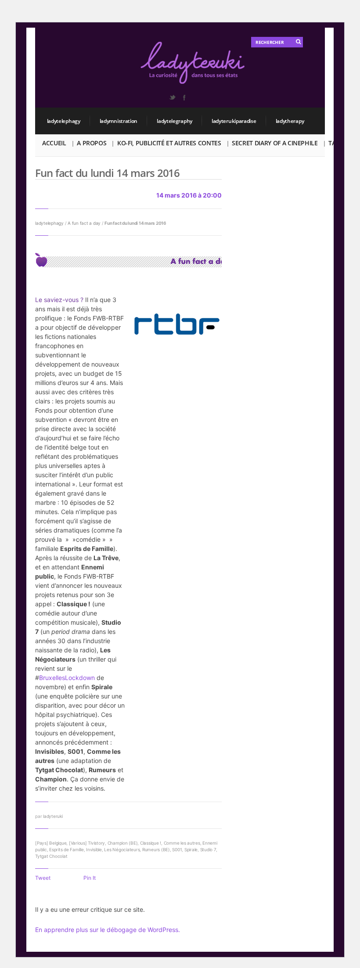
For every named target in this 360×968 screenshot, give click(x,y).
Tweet (42, 877)
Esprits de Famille (66, 849)
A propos (91, 143)
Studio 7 (208, 849)
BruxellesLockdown (67, 677)
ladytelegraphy (174, 121)
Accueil (54, 143)
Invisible (94, 849)
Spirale (191, 849)
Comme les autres (182, 843)
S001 (177, 849)
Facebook (184, 97)
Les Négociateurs (122, 849)
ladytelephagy (63, 121)
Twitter (172, 97)
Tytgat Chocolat (51, 856)
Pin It (89, 877)
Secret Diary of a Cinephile (275, 143)
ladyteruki (53, 816)
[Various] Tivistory (87, 843)
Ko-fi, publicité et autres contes (169, 143)
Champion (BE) (123, 843)
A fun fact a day (84, 223)
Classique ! (150, 843)
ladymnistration (119, 121)
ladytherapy (290, 121)
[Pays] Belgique (50, 843)
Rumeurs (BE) (156, 849)
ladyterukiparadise (234, 121)
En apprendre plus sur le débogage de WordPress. (107, 929)
